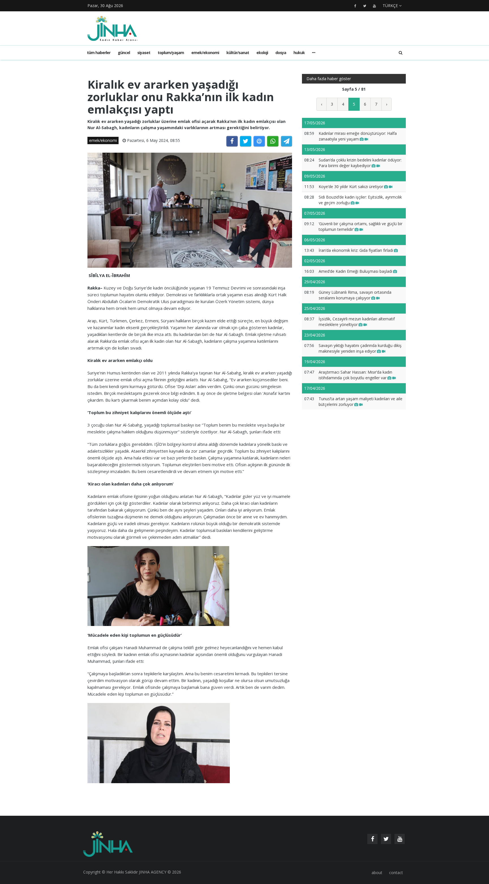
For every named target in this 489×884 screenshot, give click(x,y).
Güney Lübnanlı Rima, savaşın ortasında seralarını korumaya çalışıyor (355, 295)
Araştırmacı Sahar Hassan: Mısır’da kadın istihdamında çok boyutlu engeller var (355, 374)
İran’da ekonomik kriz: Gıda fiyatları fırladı (356, 250)
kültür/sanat (237, 52)
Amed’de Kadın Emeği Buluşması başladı (355, 271)
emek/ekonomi (205, 52)
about (377, 872)
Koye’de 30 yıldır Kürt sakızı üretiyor (351, 186)
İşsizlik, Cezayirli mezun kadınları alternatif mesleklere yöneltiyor (357, 321)
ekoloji (262, 52)
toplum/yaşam (171, 52)
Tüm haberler (98, 52)
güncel (124, 52)
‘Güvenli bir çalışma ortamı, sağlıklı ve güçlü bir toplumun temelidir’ (360, 226)
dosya (280, 52)
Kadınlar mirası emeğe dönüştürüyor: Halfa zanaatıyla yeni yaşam (358, 136)
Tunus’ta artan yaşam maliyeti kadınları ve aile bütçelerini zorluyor (360, 401)
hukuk (299, 52)
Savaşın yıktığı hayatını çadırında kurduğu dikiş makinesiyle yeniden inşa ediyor (360, 348)
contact (396, 872)
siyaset (143, 52)
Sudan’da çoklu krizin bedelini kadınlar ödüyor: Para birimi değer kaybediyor (360, 162)
